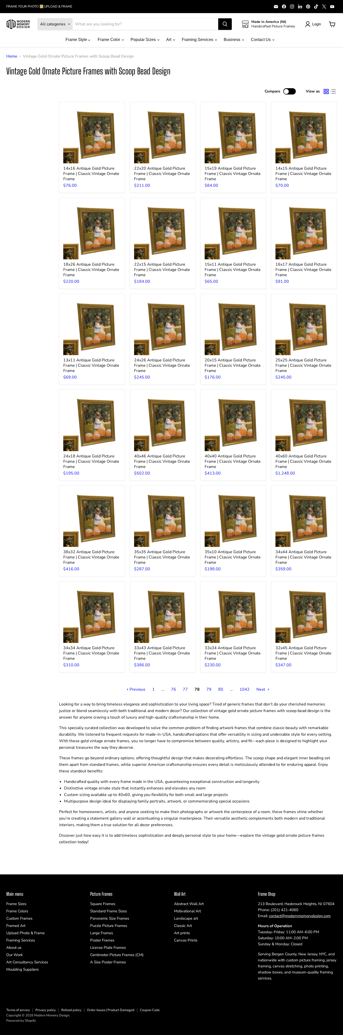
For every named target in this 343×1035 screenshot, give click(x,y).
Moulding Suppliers (22, 969)
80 (220, 689)
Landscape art (186, 918)
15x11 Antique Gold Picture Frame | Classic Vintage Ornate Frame (233, 270)
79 (208, 689)
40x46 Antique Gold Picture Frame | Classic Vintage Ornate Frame (162, 461)
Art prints (182, 932)
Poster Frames (102, 940)
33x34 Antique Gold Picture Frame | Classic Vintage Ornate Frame (233, 653)
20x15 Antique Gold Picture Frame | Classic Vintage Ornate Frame (233, 365)
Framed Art (15, 925)
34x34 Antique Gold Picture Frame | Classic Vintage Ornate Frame (91, 653)
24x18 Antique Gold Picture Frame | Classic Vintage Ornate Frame (91, 461)
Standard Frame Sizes (108, 911)
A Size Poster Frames (108, 962)
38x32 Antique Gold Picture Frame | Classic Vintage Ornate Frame (91, 557)
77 (185, 689)
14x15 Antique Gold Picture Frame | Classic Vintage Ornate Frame (303, 174)
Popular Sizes (144, 39)
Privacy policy (45, 1010)
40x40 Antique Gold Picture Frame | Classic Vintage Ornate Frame (233, 461)
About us (13, 947)
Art (169, 39)
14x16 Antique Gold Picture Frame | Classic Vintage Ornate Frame (91, 174)
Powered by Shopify (21, 1020)
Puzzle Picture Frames (108, 925)
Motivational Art (187, 911)
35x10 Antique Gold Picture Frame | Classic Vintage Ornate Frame (233, 557)
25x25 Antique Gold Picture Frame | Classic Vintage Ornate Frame (303, 365)
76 (173, 689)
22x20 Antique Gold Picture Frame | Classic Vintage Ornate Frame (162, 174)
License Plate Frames (108, 947)
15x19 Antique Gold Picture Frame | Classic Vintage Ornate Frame (233, 174)
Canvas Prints (185, 940)
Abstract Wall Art (189, 903)
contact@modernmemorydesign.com (300, 915)
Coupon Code (150, 1010)
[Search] (225, 24)
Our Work (14, 954)
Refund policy (71, 1010)
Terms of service (18, 1010)
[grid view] (326, 91)
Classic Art (183, 925)
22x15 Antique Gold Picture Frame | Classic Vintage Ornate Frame (162, 270)
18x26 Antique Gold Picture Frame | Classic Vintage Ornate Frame (91, 270)
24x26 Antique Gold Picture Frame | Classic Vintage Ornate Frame (162, 365)
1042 (245, 689)
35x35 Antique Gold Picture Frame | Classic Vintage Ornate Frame (162, 557)
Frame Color (109, 39)
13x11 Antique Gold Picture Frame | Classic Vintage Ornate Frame (91, 365)
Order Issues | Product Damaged (110, 1010)
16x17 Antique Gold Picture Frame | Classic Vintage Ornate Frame (303, 270)
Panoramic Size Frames (109, 918)
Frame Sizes (16, 903)
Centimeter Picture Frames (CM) (117, 954)
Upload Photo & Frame (25, 932)
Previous (137, 689)
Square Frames (102, 903)
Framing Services (198, 39)
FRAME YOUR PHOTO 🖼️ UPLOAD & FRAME (39, 7)
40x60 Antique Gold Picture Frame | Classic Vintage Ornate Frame (303, 461)
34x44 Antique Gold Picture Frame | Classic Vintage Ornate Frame (303, 557)
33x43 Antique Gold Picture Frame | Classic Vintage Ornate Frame (162, 653)
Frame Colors (17, 911)
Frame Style (77, 39)
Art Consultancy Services (27, 962)
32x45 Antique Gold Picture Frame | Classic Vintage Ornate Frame (303, 653)
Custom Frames (19, 918)
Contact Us (261, 39)
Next (261, 689)
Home (11, 56)
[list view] (333, 91)
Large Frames (101, 932)
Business (232, 39)
